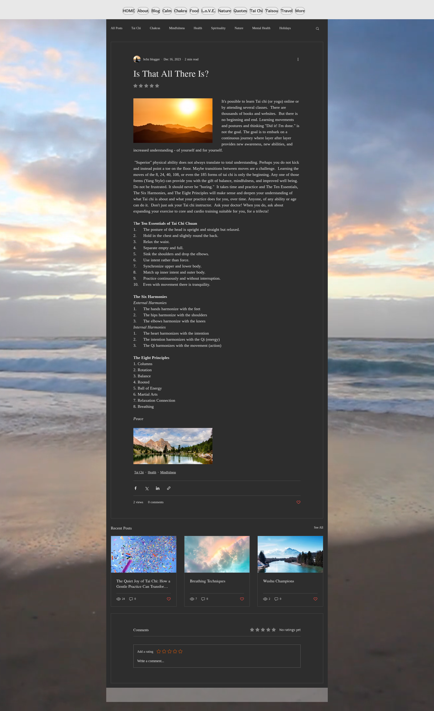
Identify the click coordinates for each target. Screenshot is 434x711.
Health (198, 28)
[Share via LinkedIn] (158, 488)
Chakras (155, 28)
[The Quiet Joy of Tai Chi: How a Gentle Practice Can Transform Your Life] (143, 554)
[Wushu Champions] (290, 554)
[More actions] (298, 59)
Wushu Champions (278, 580)
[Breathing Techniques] (217, 554)
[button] (317, 28)
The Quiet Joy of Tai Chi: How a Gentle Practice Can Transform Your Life (143, 583)
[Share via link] (169, 488)
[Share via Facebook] (135, 488)
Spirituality (218, 28)
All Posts (116, 28)
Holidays (285, 28)
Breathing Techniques (207, 580)
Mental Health (261, 28)
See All (318, 527)
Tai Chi (136, 28)
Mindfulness (177, 28)
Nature (239, 28)
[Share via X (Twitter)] (146, 488)
